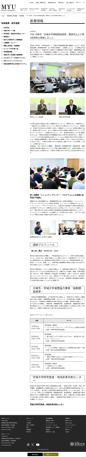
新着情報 (21, 15)
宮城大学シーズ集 (9, 30)
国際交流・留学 (50, 420)
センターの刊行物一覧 (11, 49)
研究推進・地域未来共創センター (14, 33)
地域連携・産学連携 (12, 15)
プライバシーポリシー (70, 425)
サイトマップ (68, 427)
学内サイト (79, 2)
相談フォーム (51, 454)
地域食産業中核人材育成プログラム (15, 64)
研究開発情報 (8, 52)
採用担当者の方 (52, 2)
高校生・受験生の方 (41, 2)
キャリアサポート (50, 422)
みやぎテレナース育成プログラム (14, 58)
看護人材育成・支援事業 (12, 46)
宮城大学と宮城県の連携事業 (13, 55)
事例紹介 (6, 36)
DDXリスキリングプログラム (13, 61)
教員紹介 (48, 429)
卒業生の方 (61, 2)
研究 (62, 9)
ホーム (3, 15)
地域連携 (71, 9)
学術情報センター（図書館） (53, 427)
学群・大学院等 (53, 9)
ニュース (34, 9)
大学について (24, 9)
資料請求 (35, 454)
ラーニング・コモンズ (51, 425)
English (31, 2)
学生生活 (81, 9)
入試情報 (44, 9)
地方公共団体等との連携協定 (13, 39)
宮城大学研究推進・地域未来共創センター (47, 404)
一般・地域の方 (70, 2)
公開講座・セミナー (10, 43)
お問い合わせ (68, 422)
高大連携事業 (49, 418)
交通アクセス (68, 420)
